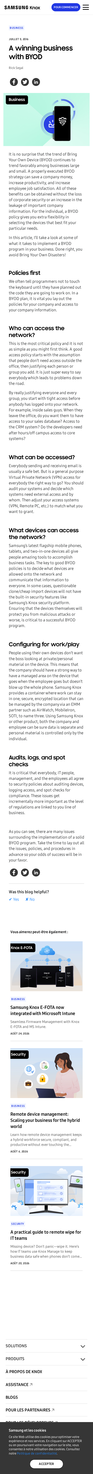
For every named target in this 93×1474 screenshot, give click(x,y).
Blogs (12, 1397)
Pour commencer (66, 7)
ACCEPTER (46, 1464)
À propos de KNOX (24, 1371)
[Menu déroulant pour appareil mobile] (85, 7)
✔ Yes (14, 899)
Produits (15, 1358)
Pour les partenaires (28, 1410)
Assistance (17, 1384)
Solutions (16, 1345)
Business (16, 27)
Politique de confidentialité (37, 1453)
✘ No (30, 899)
